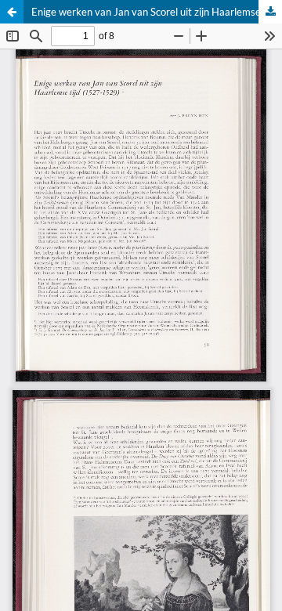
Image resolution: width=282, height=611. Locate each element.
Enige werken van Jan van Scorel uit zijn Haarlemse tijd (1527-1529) (156, 11)
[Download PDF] (270, 12)
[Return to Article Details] (12, 12)
